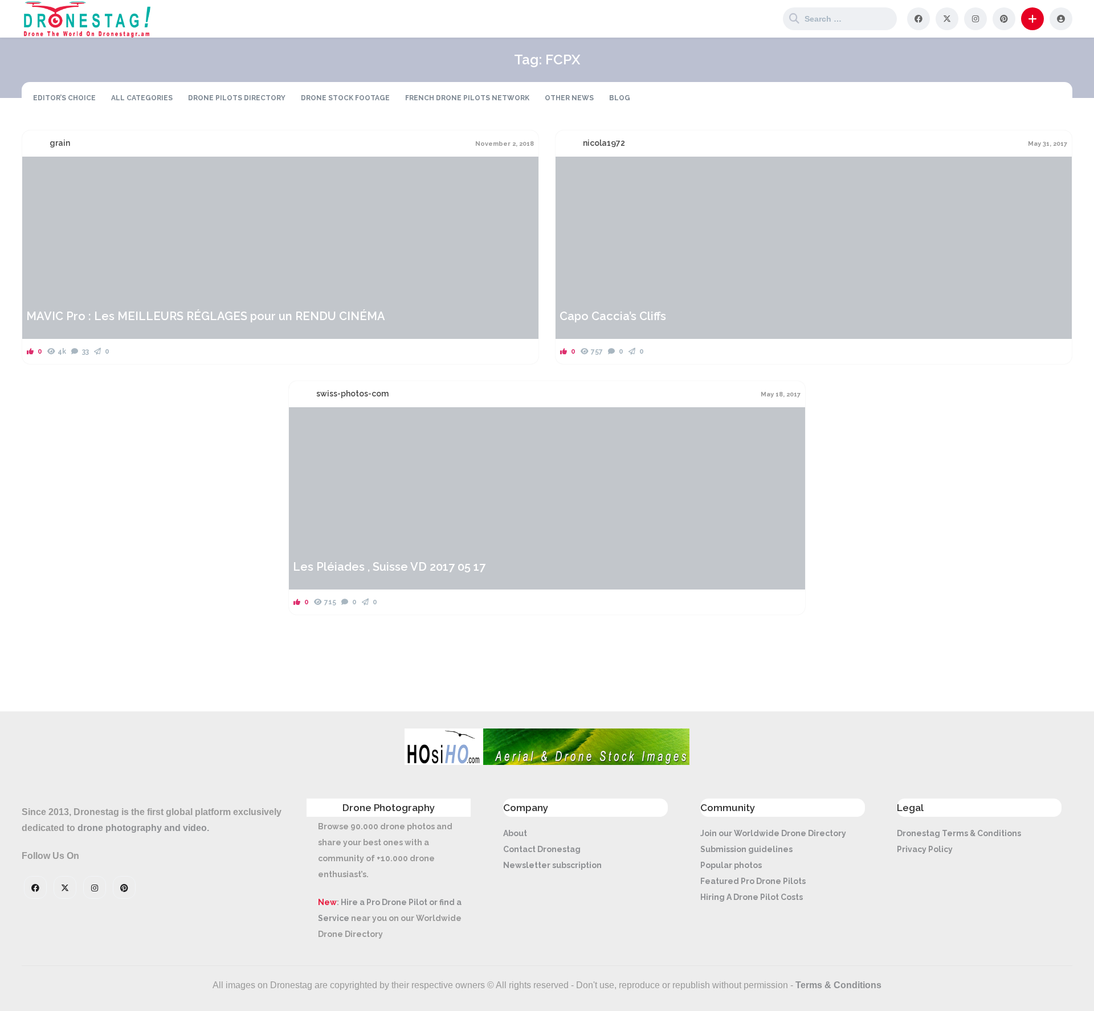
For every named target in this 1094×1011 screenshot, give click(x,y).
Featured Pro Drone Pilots (753, 881)
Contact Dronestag (542, 849)
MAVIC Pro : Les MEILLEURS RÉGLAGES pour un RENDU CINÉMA (205, 316)
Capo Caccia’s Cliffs (613, 316)
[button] (1032, 18)
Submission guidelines (746, 849)
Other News (569, 98)
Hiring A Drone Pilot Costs (751, 897)
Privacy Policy (925, 849)
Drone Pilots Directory (236, 98)
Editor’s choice (64, 98)
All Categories (142, 98)
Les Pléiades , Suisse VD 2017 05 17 (389, 567)
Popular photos (731, 865)
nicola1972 (604, 143)
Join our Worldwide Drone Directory (773, 833)
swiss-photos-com (352, 393)
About (515, 833)
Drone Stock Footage (345, 98)
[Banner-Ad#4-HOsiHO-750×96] (547, 762)
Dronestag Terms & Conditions (959, 833)
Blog (619, 98)
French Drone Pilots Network (467, 98)
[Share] (38, 172)
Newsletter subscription (552, 865)
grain (60, 143)
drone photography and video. (143, 828)
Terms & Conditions (838, 985)
